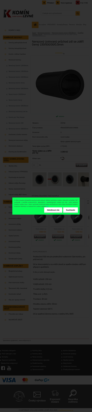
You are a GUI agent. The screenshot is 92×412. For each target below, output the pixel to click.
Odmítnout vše (53, 210)
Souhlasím (70, 210)
